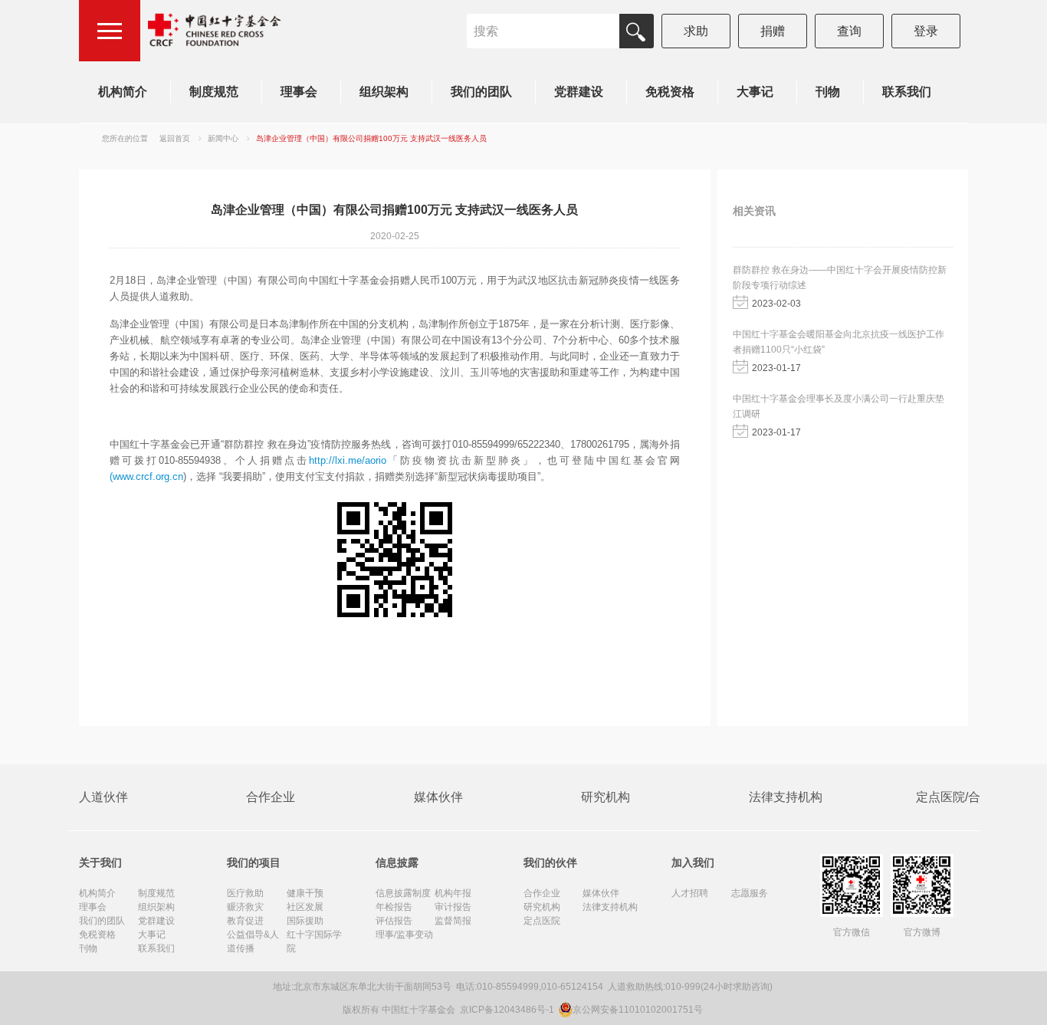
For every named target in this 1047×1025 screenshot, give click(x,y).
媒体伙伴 (438, 796)
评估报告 (394, 920)
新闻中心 (223, 138)
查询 (849, 31)
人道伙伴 (103, 796)
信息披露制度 (403, 893)
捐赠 (772, 31)
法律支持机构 (785, 796)
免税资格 (669, 91)
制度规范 (213, 91)
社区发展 (305, 907)
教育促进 (245, 920)
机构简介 (122, 91)
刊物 (828, 91)
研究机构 (605, 796)
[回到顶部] (1027, 1005)
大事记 (755, 91)
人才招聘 (689, 893)
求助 (696, 31)
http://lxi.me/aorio (347, 460)
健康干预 (305, 893)
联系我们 (906, 91)
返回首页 (174, 138)
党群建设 (578, 91)
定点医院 (542, 920)
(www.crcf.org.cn (146, 476)
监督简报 (453, 920)
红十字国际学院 (314, 941)
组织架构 (384, 91)
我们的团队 (481, 91)
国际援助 (305, 920)
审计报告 (453, 907)
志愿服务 (749, 893)
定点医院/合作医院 (966, 796)
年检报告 (394, 907)
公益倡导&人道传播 (253, 941)
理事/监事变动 (404, 934)
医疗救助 (245, 893)
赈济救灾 (245, 907)
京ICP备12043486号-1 (508, 1009)
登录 (926, 31)
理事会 (299, 91)
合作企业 (270, 796)
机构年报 (453, 893)
